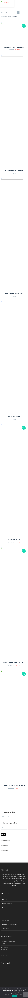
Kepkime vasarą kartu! (6, 954)
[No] (26, 992)
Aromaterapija (5, 920)
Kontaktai (4, 899)
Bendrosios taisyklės (7, 903)
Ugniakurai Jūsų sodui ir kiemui (8, 941)
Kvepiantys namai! (5, 947)
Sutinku (14, 995)
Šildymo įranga (5, 928)
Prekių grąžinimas (6, 912)
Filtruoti (3, 834)
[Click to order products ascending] (18, 12)
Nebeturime (14, 160)
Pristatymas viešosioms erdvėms (9, 924)
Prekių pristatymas (6, 907)
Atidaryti (14, 41)
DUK (3, 916)
